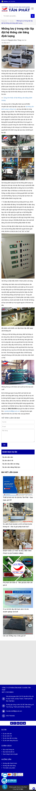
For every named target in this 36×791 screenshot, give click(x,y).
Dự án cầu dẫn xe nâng (10, 464)
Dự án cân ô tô (7, 460)
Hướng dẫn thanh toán (10, 763)
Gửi (4, 445)
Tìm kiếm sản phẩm (9, 768)
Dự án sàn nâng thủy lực (11, 467)
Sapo (21, 789)
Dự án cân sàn (7, 457)
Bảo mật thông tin (8, 749)
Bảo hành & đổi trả (8, 752)
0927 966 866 (11, 1)
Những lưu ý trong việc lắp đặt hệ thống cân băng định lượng (17, 32)
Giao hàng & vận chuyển (10, 754)
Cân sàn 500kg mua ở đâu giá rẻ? (14, 636)
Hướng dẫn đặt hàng (9, 765)
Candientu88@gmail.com (14, 711)
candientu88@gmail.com (12, 411)
